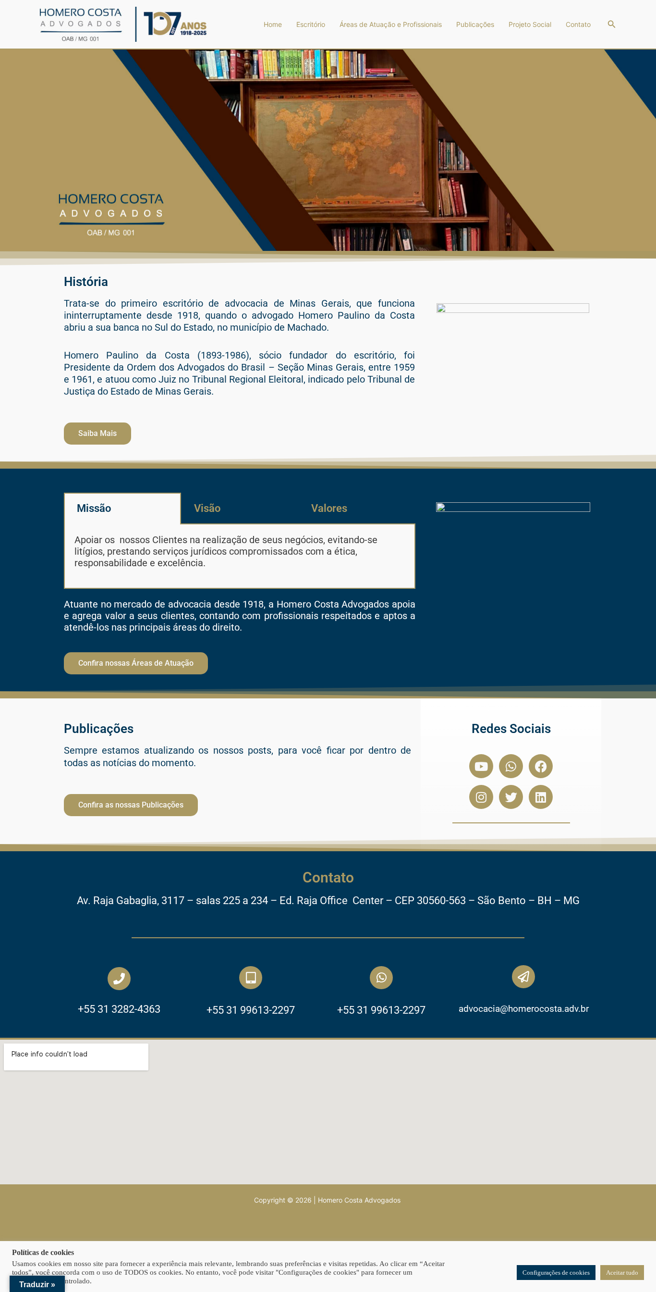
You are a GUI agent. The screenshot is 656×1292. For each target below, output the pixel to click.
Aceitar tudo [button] (622, 1272)
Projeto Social (530, 24)
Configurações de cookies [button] (556, 1272)
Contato (578, 24)
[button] (611, 24)
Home (273, 24)
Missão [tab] (94, 508)
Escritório (310, 24)
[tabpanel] (239, 556)
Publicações (475, 24)
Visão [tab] (207, 508)
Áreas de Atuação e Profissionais (391, 24)
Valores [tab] (329, 508)
